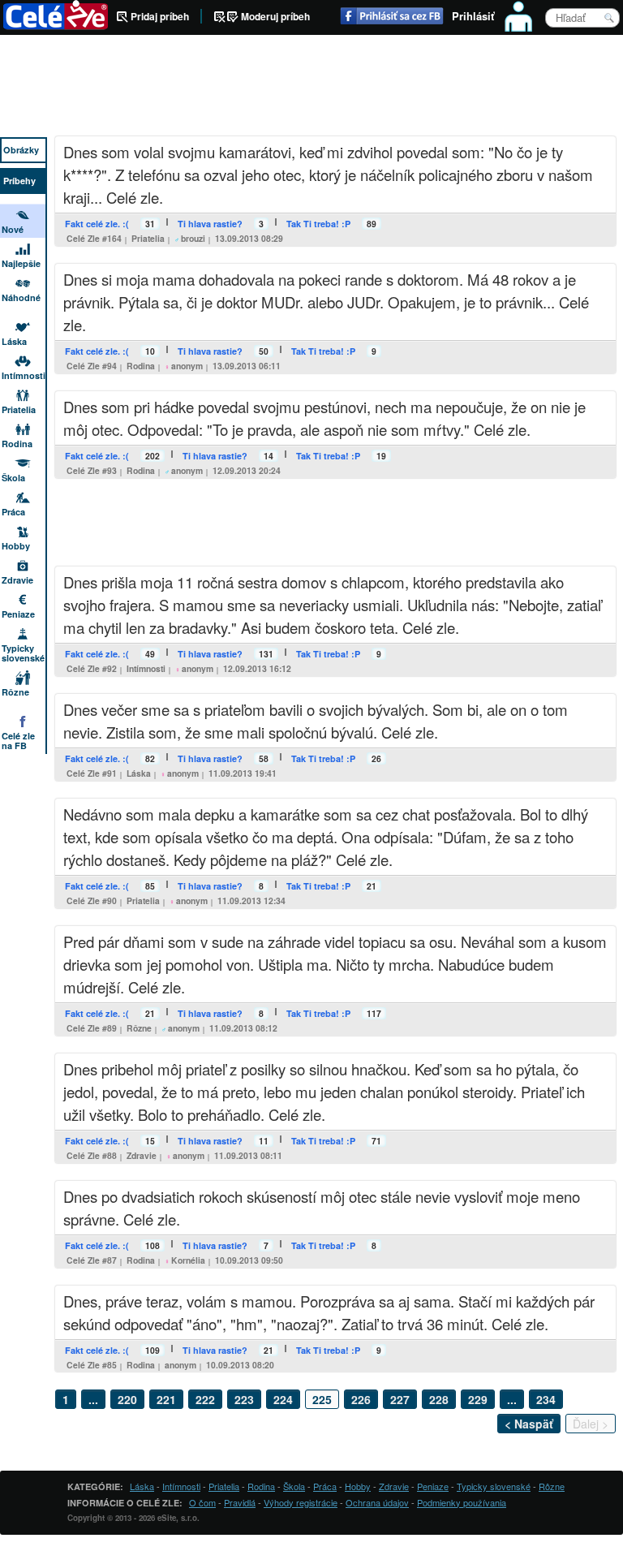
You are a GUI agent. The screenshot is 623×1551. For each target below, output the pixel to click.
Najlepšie (21, 263)
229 (478, 1399)
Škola (13, 478)
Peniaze (18, 614)
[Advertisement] (311, 87)
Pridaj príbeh (160, 16)
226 (361, 1399)
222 (205, 1399)
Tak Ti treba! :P (318, 224)
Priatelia (148, 238)
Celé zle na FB (18, 741)
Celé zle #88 (92, 1155)
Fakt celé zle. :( (97, 224)
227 (400, 1399)
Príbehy (19, 180)
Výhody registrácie (300, 1502)
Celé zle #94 (92, 366)
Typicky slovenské (23, 653)
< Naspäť (529, 1423)
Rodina (141, 366)
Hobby (16, 546)
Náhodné (21, 297)
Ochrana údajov (377, 1502)
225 (322, 1399)
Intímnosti (146, 668)
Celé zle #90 (92, 900)
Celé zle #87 (92, 1260)
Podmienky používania (461, 1502)
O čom (202, 1502)
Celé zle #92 (92, 668)
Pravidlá (240, 1502)
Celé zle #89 (92, 1028)
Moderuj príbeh (275, 16)
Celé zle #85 (92, 1365)
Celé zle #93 (92, 470)
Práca (13, 512)
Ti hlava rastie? (210, 224)
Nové (13, 229)
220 (127, 1399)
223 (244, 1399)
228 (439, 1399)
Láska (139, 773)
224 (283, 1399)
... (93, 1399)
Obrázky (21, 150)
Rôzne (139, 1028)
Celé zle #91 (92, 773)
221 (166, 1399)
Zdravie (142, 1155)
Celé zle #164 (94, 238)
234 (546, 1399)
